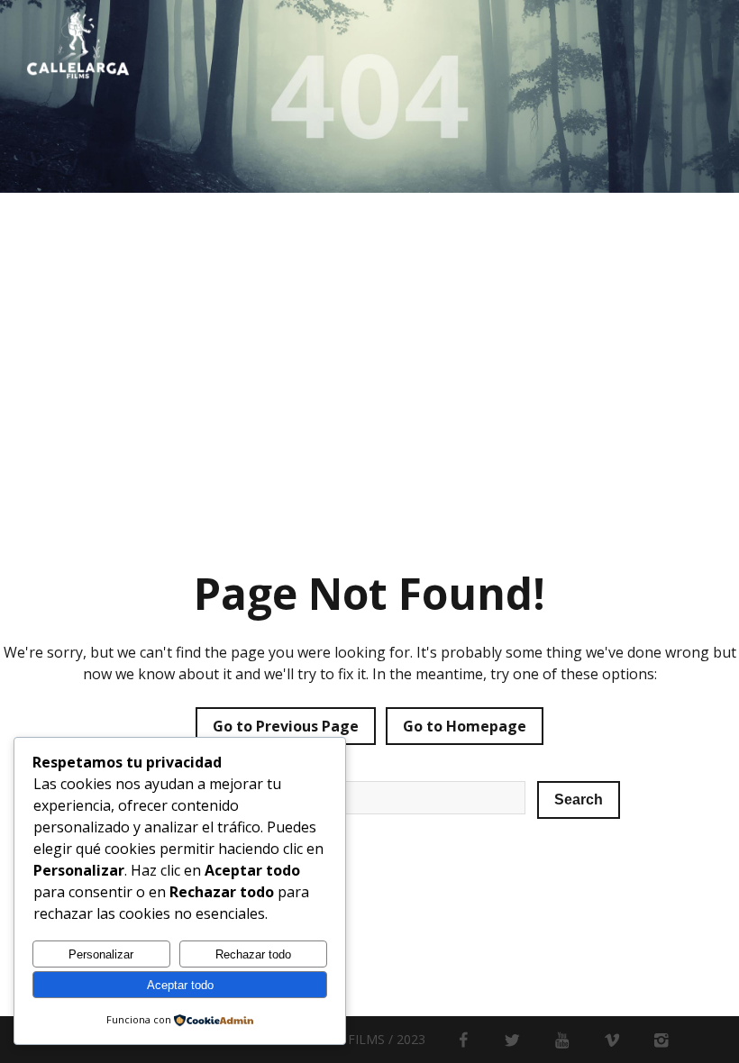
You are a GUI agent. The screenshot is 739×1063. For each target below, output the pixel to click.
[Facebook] (463, 1039)
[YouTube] (562, 1039)
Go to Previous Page (286, 726)
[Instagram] (661, 1039)
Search (578, 799)
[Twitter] (512, 1039)
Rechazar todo (253, 954)
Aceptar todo (180, 985)
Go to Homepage (464, 726)
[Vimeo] (611, 1039)
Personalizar (100, 954)
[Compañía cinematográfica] (78, 45)
